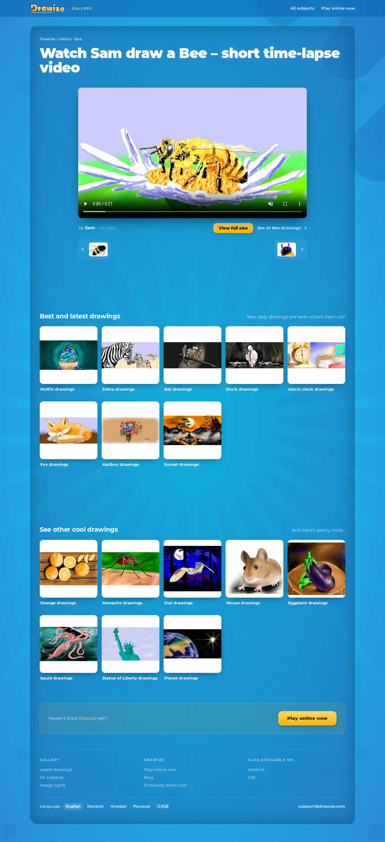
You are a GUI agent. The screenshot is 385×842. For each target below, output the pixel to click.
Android (256, 769)
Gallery (65, 39)
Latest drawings (56, 769)
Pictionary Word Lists (165, 785)
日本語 (163, 806)
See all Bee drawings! (279, 227)
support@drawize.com (321, 806)
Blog (148, 777)
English (73, 806)
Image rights (53, 785)
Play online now (338, 8)
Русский (141, 806)
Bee (78, 39)
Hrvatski (118, 806)
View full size (233, 228)
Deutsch (95, 806)
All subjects (302, 8)
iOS (251, 777)
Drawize (47, 39)
